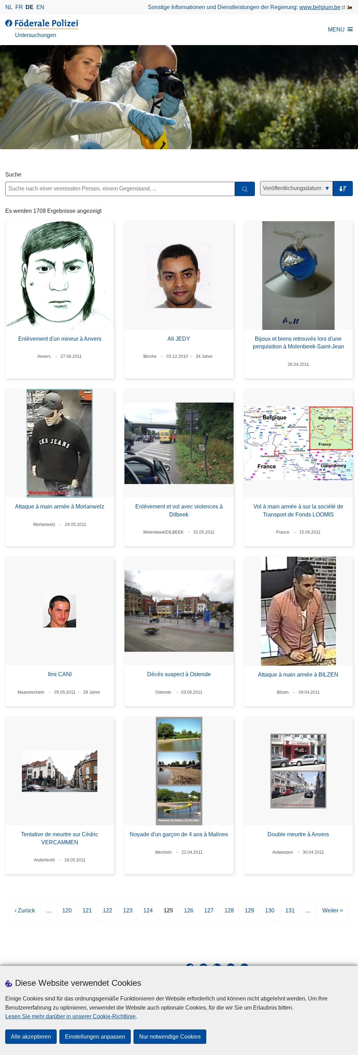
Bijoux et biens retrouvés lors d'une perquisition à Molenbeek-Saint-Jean (298, 342)
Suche (13, 175)
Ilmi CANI (60, 674)
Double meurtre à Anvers (298, 834)
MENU (336, 29)
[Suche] (245, 189)
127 (209, 914)
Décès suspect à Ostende (179, 674)
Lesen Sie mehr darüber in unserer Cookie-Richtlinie (70, 1016)
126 (188, 914)
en (40, 7)
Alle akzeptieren (31, 1037)
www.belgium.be (320, 7)
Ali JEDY (178, 339)
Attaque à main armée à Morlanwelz (59, 507)
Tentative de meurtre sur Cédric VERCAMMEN (59, 838)
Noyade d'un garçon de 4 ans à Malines (179, 834)
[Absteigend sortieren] (343, 188)
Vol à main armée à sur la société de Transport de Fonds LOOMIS (298, 510)
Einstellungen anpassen (95, 1037)
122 (107, 914)
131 (290, 914)
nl (9, 7)
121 (87, 914)
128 (229, 914)
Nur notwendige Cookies (170, 1037)
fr (19, 7)
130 (269, 914)
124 (148, 914)
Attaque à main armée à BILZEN (298, 675)
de (30, 7)
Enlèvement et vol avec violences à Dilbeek (179, 510)
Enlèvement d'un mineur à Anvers (59, 339)
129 (249, 914)
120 (67, 914)
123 (128, 914)
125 (168, 914)
